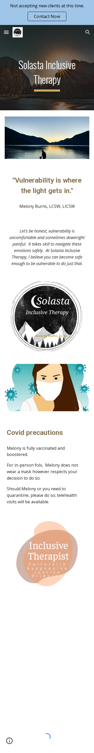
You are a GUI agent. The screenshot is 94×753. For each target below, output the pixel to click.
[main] (47, 68)
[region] (47, 12)
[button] (6, 32)
